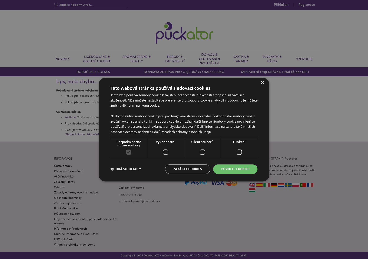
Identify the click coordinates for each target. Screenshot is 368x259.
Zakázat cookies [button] (187, 169)
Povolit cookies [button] (235, 169)
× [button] (262, 82)
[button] (126, 169)
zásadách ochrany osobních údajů (186, 132)
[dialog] (184, 129)
